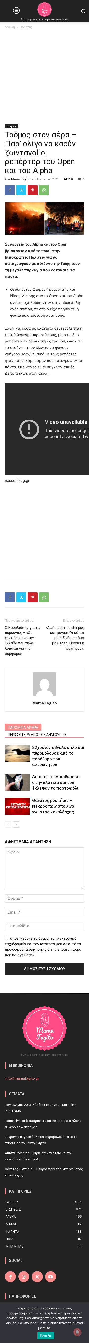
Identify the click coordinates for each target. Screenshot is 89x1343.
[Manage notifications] (77, 1332)
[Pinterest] (33, 190)
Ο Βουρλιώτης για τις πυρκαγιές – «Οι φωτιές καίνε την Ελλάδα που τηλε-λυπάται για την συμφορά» (23, 640)
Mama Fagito (20, 179)
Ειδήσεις (26, 27)
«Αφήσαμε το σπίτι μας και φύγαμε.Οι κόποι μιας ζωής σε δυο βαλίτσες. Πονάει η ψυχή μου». (64, 638)
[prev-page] (8, 824)
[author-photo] (44, 696)
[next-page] (16, 824)
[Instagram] (23, 1276)
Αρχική (10, 27)
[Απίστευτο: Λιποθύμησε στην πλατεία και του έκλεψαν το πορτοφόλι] (17, 782)
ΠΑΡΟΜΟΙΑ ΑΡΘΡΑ (23, 728)
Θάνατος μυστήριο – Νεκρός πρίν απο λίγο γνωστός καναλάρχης (53, 806)
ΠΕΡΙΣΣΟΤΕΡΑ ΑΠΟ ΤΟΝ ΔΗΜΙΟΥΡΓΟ (37, 735)
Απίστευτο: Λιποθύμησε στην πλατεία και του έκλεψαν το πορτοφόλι (56, 782)
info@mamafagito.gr (22, 1078)
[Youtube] (50, 1276)
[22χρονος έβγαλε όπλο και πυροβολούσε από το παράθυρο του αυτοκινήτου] (17, 753)
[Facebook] (10, 190)
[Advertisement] (44, 77)
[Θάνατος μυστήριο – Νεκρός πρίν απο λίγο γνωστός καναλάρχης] (17, 806)
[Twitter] (21, 190)
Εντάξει (46, 1336)
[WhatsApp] (44, 190)
